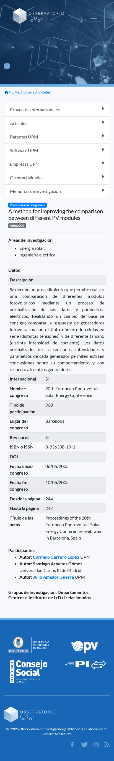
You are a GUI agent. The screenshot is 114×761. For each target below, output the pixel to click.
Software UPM (24, 150)
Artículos (18, 123)
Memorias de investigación (35, 191)
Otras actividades (37, 92)
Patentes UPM (24, 136)
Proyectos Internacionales (35, 109)
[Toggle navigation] (93, 16)
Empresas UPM (25, 164)
